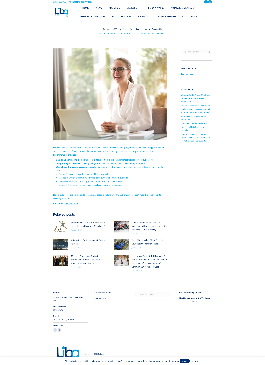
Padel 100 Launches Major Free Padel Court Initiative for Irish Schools (148, 242)
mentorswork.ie (71, 203)
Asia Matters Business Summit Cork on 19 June (88, 242)
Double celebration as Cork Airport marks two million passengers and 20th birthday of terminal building (149, 226)
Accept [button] (184, 361)
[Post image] (60, 226)
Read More (194, 361)
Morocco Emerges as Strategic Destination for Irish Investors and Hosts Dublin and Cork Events (86, 260)
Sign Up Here (187, 74)
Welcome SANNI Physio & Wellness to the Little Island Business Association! (88, 224)
